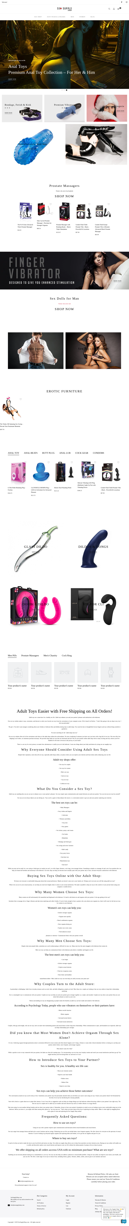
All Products (40, 1203)
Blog (96, 1209)
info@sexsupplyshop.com (26, 1181)
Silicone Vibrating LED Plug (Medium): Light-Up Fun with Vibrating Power (87, 485)
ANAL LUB (65, 453)
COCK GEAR (81, 453)
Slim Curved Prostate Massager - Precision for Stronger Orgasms (44, 223)
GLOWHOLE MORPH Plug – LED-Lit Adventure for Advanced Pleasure (41, 490)
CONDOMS (98, 453)
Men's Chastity (50, 655)
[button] (62, 90)
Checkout (68, 1209)
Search (39, 1200)
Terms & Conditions (100, 1203)
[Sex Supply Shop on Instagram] (126, 2)
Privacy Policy (99, 1206)
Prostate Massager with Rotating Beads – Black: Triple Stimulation (63, 227)
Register (68, 1203)
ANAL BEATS (30, 453)
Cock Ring (67, 655)
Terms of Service (41, 1206)
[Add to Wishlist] (31, 204)
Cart (67, 1206)
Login (67, 1200)
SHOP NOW (99, 79)
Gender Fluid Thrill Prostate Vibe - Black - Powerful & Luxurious (82, 227)
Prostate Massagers (30, 655)
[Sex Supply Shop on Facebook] (121, 2)
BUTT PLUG (48, 453)
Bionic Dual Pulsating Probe (62, 487)
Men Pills (12, 655)
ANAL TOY (13, 453)
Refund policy (40, 1209)
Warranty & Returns (100, 1200)
